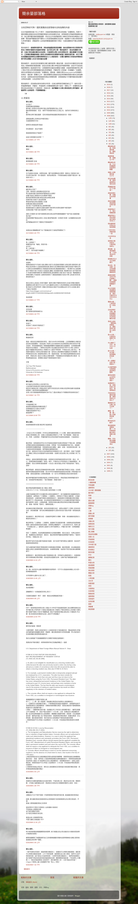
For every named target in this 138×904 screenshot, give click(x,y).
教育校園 (91, 552)
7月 (109, 132)
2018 (109, 87)
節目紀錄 (91, 480)
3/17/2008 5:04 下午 (33, 328)
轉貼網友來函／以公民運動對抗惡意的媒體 (112, 166)
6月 (109, 135)
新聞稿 (90, 519)
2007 (109, 454)
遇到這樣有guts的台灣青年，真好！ (112, 377)
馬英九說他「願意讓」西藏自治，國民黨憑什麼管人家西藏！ (112, 327)
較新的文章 (26, 877)
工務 (89, 511)
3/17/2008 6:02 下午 (33, 375)
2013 (109, 101)
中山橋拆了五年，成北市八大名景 (112, 345)
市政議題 (91, 485)
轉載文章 (91, 573)
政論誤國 (91, 568)
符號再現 (91, 539)
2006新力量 (92, 544)
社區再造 (91, 591)
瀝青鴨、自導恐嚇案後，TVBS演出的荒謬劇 (112, 252)
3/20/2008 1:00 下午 (33, 786)
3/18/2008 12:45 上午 (33, 578)
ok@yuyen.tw (100, 34)
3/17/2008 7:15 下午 (33, 395)
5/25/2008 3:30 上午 (33, 842)
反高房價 (91, 601)
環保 (89, 508)
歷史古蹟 (91, 500)
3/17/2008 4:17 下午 (33, 300)
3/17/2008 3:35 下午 (33, 253)
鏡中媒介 (91, 493)
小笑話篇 (91, 578)
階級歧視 (91, 593)
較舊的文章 (78, 877)
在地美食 (91, 542)
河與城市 (91, 599)
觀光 (89, 560)
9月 (109, 127)
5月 (109, 138)
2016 (109, 93)
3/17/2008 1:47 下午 (33, 140)
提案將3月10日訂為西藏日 (112, 260)
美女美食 (91, 570)
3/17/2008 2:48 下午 (33, 152)
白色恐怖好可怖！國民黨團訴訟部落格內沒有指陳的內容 (112, 314)
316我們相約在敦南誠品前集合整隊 (112, 369)
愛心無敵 (91, 531)
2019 (109, 84)
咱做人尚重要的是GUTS (111, 174)
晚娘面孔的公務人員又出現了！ (112, 405)
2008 (109, 116)
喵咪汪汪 (91, 526)
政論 (89, 495)
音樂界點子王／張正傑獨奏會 (112, 211)
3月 (109, 144)
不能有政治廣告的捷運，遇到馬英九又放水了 (112, 396)
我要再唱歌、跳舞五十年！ (112, 157)
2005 (109, 460)
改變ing (90, 506)
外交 (89, 555)
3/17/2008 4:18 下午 (33, 314)
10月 (110, 124)
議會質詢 (91, 488)
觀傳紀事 (91, 557)
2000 (109, 468)
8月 (109, 129)
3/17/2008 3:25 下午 (33, 233)
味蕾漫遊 (91, 583)
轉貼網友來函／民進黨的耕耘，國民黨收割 (112, 150)
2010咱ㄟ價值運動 (94, 490)
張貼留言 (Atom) (31, 882)
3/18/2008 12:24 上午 (33, 560)
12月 (110, 118)
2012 (109, 104)
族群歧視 (91, 524)
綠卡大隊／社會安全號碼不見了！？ (112, 337)
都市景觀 (91, 516)
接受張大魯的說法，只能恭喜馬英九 (112, 243)
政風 (89, 575)
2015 (109, 96)
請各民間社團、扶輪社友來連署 (112, 195)
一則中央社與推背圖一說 (112, 231)
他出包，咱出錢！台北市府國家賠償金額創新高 (112, 268)
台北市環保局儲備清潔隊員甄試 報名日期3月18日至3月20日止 (112, 294)
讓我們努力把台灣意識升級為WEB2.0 (112, 218)
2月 (109, 447)
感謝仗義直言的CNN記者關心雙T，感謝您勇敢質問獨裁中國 (112, 280)
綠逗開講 (91, 609)
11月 (110, 121)
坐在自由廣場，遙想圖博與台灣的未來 (112, 181)
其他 (89, 586)
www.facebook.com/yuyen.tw (103, 39)
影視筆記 (91, 550)
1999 (109, 471)
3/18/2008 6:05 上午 (33, 598)
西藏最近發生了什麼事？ (112, 188)
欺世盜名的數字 (111, 421)
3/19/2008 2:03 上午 (33, 772)
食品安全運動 (92, 534)
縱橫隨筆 (91, 503)
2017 (109, 90)
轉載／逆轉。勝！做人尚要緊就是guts (112, 414)
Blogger (77, 896)
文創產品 (91, 588)
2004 (109, 462)
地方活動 (91, 529)
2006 (109, 457)
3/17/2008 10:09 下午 (33, 415)
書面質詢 (91, 547)
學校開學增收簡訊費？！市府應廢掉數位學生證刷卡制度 (112, 431)
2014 (109, 98)
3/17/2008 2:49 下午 (33, 164)
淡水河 (90, 581)
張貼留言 (27, 869)
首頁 (52, 877)
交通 (89, 498)
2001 (109, 465)
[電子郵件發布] (25, 93)
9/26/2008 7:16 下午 (33, 865)
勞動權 (90, 606)
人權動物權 (92, 482)
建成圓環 (91, 565)
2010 (109, 110)
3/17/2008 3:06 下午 (33, 180)
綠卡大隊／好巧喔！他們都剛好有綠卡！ (112, 354)
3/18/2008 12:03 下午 (33, 617)
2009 (109, 113)
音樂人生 (91, 537)
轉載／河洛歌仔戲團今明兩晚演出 (112, 441)
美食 (89, 604)
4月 (109, 141)
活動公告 (91, 521)
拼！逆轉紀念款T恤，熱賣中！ (112, 362)
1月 (109, 450)
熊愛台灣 (91, 562)
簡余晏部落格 (33, 13)
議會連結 (91, 596)
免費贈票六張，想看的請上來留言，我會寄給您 (112, 386)
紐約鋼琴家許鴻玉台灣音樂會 (112, 225)
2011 (108, 107)
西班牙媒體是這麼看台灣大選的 (112, 203)
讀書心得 (91, 513)
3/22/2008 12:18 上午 (33, 822)
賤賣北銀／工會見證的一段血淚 (112, 304)
